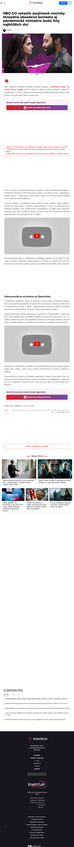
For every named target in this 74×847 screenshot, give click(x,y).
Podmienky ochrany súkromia (37, 816)
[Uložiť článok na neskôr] (6, 81)
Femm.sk (41, 802)
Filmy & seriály (28, 406)
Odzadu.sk (33, 800)
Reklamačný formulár (36, 835)
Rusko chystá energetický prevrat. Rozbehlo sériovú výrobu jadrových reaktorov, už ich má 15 (36, 703)
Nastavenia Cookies (37, 819)
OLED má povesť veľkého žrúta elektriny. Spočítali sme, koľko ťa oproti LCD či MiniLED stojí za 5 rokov (37, 713)
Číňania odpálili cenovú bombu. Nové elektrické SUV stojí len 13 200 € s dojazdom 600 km (36, 699)
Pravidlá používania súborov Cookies (36, 824)
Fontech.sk (33, 802)
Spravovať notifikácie (37, 774)
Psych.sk (40, 807)
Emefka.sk (41, 800)
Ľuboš (9, 30)
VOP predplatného (36, 830)
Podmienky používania (36, 827)
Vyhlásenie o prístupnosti (37, 822)
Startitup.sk (33, 798)
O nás (37, 761)
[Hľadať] (4, 3)
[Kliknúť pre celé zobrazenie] (37, 53)
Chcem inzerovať (37, 758)
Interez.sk (41, 798)
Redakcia (37, 763)
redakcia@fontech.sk (62, 412)
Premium (63, 3)
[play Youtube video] (37, 236)
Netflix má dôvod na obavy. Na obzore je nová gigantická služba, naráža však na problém (35, 719)
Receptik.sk (41, 805)
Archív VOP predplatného (36, 832)
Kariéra (37, 769)
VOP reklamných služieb (37, 837)
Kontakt (37, 755)
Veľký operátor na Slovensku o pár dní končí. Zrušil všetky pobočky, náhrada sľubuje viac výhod (37, 708)
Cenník (37, 766)
